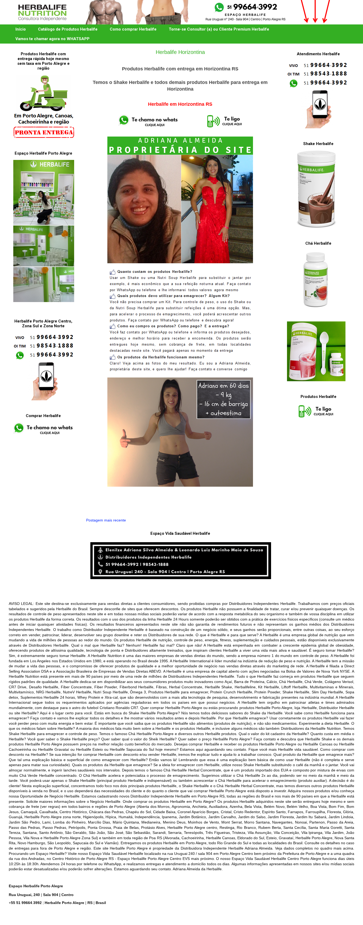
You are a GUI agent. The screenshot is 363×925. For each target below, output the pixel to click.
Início (20, 29)
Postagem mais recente (106, 520)
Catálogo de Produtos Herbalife (68, 29)
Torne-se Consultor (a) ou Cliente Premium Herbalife (219, 29)
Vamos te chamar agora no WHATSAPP (52, 38)
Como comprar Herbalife (133, 29)
